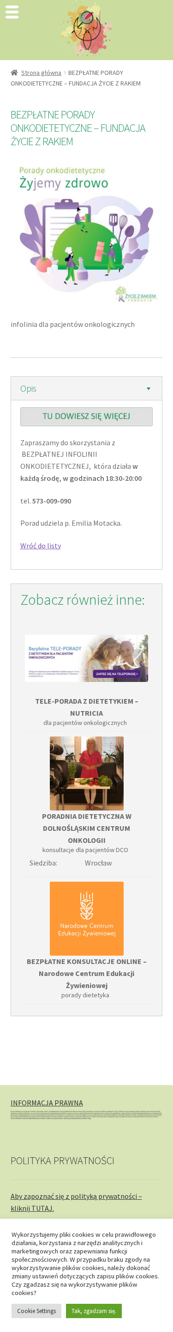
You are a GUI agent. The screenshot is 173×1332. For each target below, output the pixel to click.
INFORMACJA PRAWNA (47, 1102)
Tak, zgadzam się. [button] (94, 1311)
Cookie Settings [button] (36, 1311)
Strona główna (41, 72)
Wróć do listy (40, 545)
